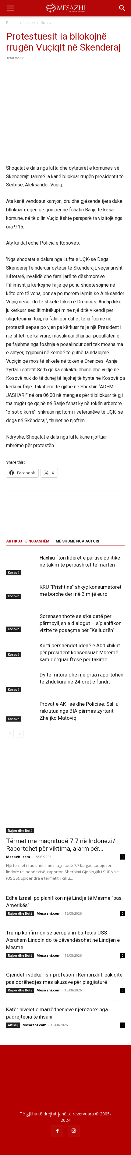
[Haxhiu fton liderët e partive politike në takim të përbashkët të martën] (21, 564)
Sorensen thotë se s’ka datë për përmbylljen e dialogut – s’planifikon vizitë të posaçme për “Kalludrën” (81, 623)
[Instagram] (74, 1131)
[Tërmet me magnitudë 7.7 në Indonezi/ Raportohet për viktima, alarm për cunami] (65, 790)
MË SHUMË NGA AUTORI (77, 541)
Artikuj (13, 1025)
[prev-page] (10, 733)
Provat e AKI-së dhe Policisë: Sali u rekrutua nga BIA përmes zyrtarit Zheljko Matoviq (79, 711)
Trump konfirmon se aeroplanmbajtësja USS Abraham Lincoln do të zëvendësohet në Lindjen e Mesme (63, 940)
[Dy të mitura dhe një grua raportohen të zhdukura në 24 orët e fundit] (21, 681)
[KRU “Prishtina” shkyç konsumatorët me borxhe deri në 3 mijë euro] (21, 591)
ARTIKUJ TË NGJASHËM (27, 541)
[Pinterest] (40, 71)
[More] (68, 71)
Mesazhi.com (18, 856)
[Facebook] (12, 71)
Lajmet (29, 22)
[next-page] (19, 733)
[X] (26, 71)
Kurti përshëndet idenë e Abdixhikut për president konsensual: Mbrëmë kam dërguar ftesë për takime (80, 652)
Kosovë (47, 22)
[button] (10, 8)
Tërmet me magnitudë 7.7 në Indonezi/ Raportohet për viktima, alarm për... (60, 844)
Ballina (12, 22)
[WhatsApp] (54, 71)
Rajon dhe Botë (20, 830)
